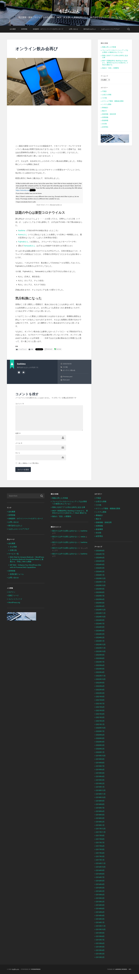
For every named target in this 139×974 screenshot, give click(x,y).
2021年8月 (100, 700)
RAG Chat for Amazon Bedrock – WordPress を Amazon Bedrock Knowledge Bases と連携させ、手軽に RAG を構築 (27, 559)
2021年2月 (100, 721)
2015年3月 (100, 898)
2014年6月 (100, 912)
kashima (84, 531)
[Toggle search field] (128, 29)
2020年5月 (100, 738)
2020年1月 (100, 752)
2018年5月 (100, 815)
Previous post (67, 377)
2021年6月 (100, 707)
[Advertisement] (49, 128)
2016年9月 (100, 870)
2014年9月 (100, 905)
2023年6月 (100, 665)
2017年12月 (101, 829)
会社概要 (13, 29)
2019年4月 (100, 776)
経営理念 (105, 127)
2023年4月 (100, 672)
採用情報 (24, 29)
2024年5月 (100, 627)
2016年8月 (100, 874)
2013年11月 (101, 926)
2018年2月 (100, 822)
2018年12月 (101, 790)
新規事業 (105, 120)
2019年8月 (100, 763)
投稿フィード (13, 595)
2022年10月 (101, 679)
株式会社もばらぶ (90, 29)
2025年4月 (100, 606)
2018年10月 (101, 797)
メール (18, 443)
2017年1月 (100, 860)
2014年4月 (100, 916)
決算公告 (13, 550)
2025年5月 (100, 603)
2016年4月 (100, 884)
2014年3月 (100, 919)
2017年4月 (100, 853)
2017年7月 (100, 843)
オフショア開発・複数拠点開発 (113, 101)
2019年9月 (100, 759)
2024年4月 (100, 631)
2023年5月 (100, 669)
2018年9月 (100, 801)
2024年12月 (101, 610)
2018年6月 (100, 811)
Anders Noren (121, 969)
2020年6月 (100, 735)
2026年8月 (100, 551)
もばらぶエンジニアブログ (110, 29)
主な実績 (13, 547)
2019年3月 (100, 780)
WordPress (35, 969)
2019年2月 (100, 783)
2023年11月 (101, 648)
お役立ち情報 (106, 95)
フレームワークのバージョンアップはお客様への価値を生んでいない (115, 51)
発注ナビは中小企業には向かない (65, 531)
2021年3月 (100, 717)
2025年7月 (100, 596)
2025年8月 (100, 592)
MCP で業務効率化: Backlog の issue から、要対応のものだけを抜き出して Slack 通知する (115, 63)
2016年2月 (100, 891)
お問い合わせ (73, 29)
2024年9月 (100, 620)
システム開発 (106, 104)
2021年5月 (100, 710)
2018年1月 (100, 825)
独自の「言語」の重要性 (110, 68)
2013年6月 (100, 943)
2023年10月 (101, 651)
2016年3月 (100, 888)
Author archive (19, 372)
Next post (66, 380)
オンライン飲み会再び (36, 48)
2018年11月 (101, 794)
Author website (23, 372)
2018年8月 (100, 804)
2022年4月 (100, 690)
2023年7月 (100, 662)
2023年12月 (101, 644)
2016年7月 (100, 877)
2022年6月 (100, 686)
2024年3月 (100, 634)
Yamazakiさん (29, 246)
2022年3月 (100, 693)
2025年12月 (101, 578)
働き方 (104, 111)
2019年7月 (100, 766)
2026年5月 (100, 561)
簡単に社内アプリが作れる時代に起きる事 (68, 507)
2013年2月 (100, 957)
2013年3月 (100, 954)
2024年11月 (101, 613)
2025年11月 (101, 582)
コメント (19, 404)
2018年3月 (100, 818)
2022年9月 (100, 683)
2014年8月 (100, 909)
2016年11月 (101, 863)
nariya (83, 537)
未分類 (104, 124)
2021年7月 (100, 704)
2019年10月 (101, 756)
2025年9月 (100, 589)
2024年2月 (100, 637)
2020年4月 (100, 742)
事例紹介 (105, 108)
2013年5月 (100, 947)
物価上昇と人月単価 (109, 47)
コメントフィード (15, 599)
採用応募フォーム (17, 574)
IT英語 (104, 91)
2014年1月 (100, 922)
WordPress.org (14, 602)
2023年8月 (100, 658)
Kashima (21, 230)
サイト (17, 453)
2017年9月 (100, 836)
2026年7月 (100, 554)
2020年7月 (100, 731)
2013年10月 (101, 929)
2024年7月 (100, 624)
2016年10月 (101, 867)
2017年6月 (100, 846)
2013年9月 (100, 933)
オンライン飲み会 (69, 370)
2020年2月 (100, 749)
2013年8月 (100, 936)
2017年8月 (100, 839)
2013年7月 (100, 940)
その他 (65, 367)
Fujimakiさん (23, 242)
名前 (18, 433)
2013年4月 (100, 950)
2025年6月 (100, 599)
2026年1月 (100, 575)
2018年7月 (100, 808)
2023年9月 (100, 655)
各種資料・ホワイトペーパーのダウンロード (48, 29)
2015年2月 (100, 902)
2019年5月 (100, 773)
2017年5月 (100, 849)
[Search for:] (25, 495)
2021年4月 (100, 714)
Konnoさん (22, 234)
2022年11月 (101, 676)
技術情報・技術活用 (109, 114)
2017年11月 (101, 832)
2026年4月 (100, 564)
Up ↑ (130, 969)
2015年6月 (100, 895)
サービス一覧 (13, 554)
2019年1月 (100, 787)
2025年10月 (101, 585)
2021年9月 (100, 697)
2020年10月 (101, 728)
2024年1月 (100, 641)
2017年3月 (100, 856)
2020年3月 (100, 745)
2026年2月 (100, 571)
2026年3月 (100, 568)
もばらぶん (69, 10)
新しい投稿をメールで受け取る (29, 463)
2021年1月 (100, 724)
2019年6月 (100, 770)
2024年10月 (101, 617)
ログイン (11, 592)
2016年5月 (100, 881)
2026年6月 (100, 558)
